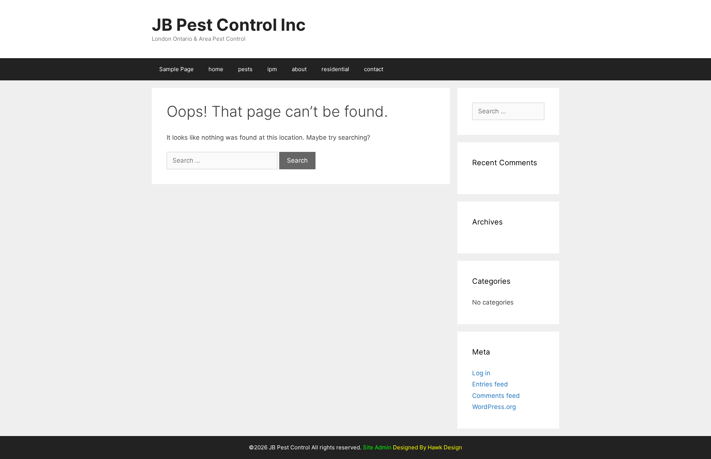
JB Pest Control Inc (229, 24)
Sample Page (176, 69)
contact (373, 69)
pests (245, 69)
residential (335, 69)
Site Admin (377, 447)
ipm (272, 69)
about (299, 69)
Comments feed (496, 395)
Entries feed (490, 384)
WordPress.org (494, 406)
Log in (481, 373)
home (215, 69)
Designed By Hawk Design (426, 447)
